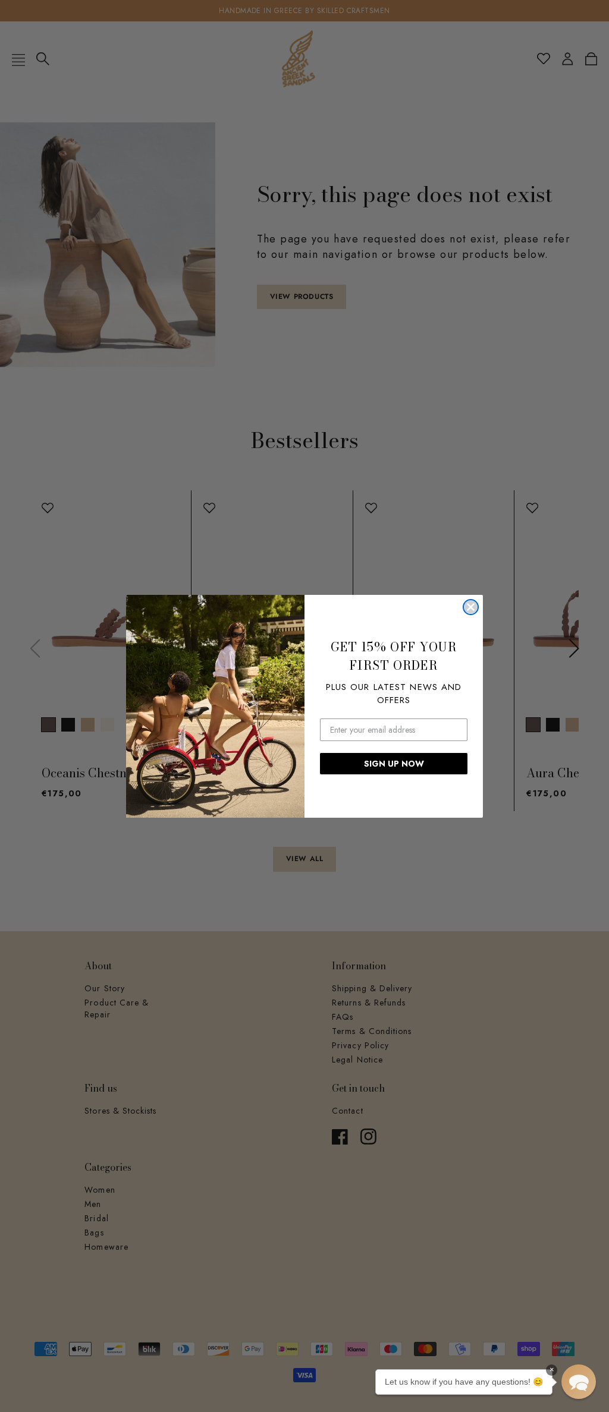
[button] (578, 1381)
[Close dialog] (470, 607)
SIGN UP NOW (394, 764)
